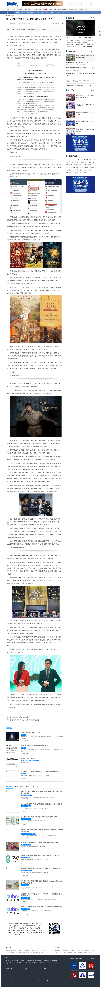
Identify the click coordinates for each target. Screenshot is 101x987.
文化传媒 (46, 12)
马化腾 (83, 172)
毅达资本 (70, 952)
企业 (79, 162)
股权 (76, 170)
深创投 (65, 952)
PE (70, 159)
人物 (33, 787)
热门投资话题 (72, 156)
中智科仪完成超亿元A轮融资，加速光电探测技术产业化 (79, 85)
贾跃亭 (88, 170)
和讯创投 (8, 952)
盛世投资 (87, 950)
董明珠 (81, 170)
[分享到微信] (62, 23)
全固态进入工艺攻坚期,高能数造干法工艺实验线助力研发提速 (39, 817)
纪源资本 (80, 952)
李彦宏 (80, 167)
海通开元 (57, 952)
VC (72, 159)
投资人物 (35, 9)
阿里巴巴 (73, 172)
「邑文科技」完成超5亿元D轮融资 (20, 717)
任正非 (76, 162)
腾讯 (78, 170)
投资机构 (30, 9)
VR (74, 159)
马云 (80, 172)
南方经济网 (13, 950)
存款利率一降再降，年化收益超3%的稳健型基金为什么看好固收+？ (41, 868)
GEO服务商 (28, 806)
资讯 (8, 10)
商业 (75, 164)
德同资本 (67, 950)
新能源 (32, 12)
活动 (51, 10)
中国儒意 (36, 760)
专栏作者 (86, 159)
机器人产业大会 (66, 12)
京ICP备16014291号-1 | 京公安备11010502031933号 (28, 981)
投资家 (8, 15)
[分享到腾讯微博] (58, 23)
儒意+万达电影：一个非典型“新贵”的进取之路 (35, 745)
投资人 (89, 164)
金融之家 (25, 952)
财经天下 (41, 952)
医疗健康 (51, 12)
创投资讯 (68, 164)
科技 (55, 10)
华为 (72, 164)
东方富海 (72, 950)
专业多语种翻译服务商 (30, 833)
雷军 (77, 172)
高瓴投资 (61, 952)
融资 (85, 170)
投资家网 (18, 12)
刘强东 (82, 162)
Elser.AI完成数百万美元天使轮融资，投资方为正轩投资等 (79, 42)
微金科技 (59, 12)
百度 (67, 170)
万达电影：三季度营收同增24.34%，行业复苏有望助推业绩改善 (40, 771)
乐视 (90, 159)
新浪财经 (34, 950)
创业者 (89, 162)
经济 (73, 170)
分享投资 (62, 950)
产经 (69, 10)
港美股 (20, 9)
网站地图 (42, 981)
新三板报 (30, 952)
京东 (67, 162)
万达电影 (12, 15)
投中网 (38, 950)
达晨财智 (85, 952)
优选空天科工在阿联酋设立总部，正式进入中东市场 (78, 80)
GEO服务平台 (28, 795)
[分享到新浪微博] (57, 23)
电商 (93, 167)
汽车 (72, 10)
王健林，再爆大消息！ (28, 758)
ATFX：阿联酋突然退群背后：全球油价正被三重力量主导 (79, 67)
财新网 (12, 952)
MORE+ (92, 17)
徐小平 (83, 164)
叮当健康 (28, 844)
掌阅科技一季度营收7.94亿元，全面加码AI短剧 (77, 62)
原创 (16, 787)
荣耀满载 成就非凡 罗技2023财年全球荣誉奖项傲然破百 (25, 720)
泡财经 (23, 950)
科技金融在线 (28, 950)
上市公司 (23, 12)
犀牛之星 (19, 950)
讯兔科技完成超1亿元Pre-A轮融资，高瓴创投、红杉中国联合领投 (81, 46)
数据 (25, 10)
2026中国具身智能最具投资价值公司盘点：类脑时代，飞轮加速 (40, 855)
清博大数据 (35, 952)
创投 (15, 9)
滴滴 (83, 167)
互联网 (64, 10)
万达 (23, 760)
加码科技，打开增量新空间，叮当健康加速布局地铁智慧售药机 (39, 842)
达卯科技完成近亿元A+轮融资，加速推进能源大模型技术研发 (80, 44)
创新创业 (28, 12)
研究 (86, 10)
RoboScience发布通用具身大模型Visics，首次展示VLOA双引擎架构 (81, 37)
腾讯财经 (43, 950)
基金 (77, 164)
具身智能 (27, 857)
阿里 (70, 172)
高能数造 (28, 819)
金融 (59, 10)
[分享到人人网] (60, 23)
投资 (27, 787)
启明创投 (75, 952)
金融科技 (37, 12)
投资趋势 (71, 18)
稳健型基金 (29, 870)
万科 (76, 159)
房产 (76, 10)
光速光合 (90, 952)
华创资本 (82, 950)
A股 (17, 9)
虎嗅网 (20, 952)
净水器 (27, 885)
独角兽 (86, 167)
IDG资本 (77, 950)
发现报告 (8, 950)
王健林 (26, 760)
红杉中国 (92, 950)
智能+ (23, 857)
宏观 (11, 9)
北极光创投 (57, 950)
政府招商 (42, 10)
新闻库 (81, 10)
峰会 (55, 12)
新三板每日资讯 (74, 167)
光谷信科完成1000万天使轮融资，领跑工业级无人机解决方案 (80, 40)
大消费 (41, 12)
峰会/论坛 (71, 90)
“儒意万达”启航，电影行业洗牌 (30, 733)
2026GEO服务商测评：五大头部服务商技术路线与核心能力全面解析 (41, 804)
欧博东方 (28, 897)
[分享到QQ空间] (55, 23)
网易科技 (16, 952)
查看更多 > (93, 958)
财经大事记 (72, 51)
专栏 (38, 787)
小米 (80, 164)
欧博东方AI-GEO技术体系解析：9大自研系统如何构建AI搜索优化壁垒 (42, 907)
